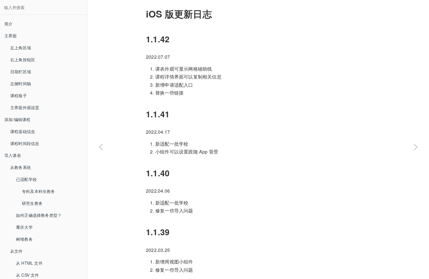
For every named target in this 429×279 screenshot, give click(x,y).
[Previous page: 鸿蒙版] (101, 147)
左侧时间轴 (20, 83)
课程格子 (18, 95)
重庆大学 (24, 227)
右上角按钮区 (22, 59)
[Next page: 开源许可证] (416, 147)
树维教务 (24, 239)
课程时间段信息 (24, 143)
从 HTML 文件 (29, 263)
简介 (8, 24)
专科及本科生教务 (38, 191)
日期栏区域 (20, 71)
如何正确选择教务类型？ (39, 215)
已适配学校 (26, 179)
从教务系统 (20, 167)
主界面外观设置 (24, 107)
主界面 (10, 36)
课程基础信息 (22, 131)
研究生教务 (32, 203)
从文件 (16, 251)
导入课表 (12, 155)
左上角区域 (20, 47)
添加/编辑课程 (17, 119)
